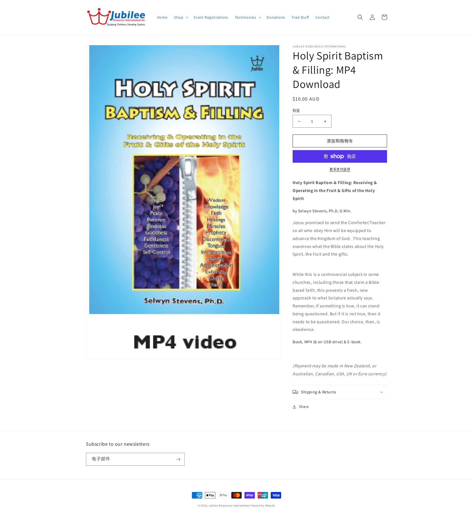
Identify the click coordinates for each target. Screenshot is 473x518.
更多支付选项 (340, 169)
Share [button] (304, 406)
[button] (181, 17)
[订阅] (178, 459)
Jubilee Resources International (229, 505)
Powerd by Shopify (262, 505)
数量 (296, 110)
